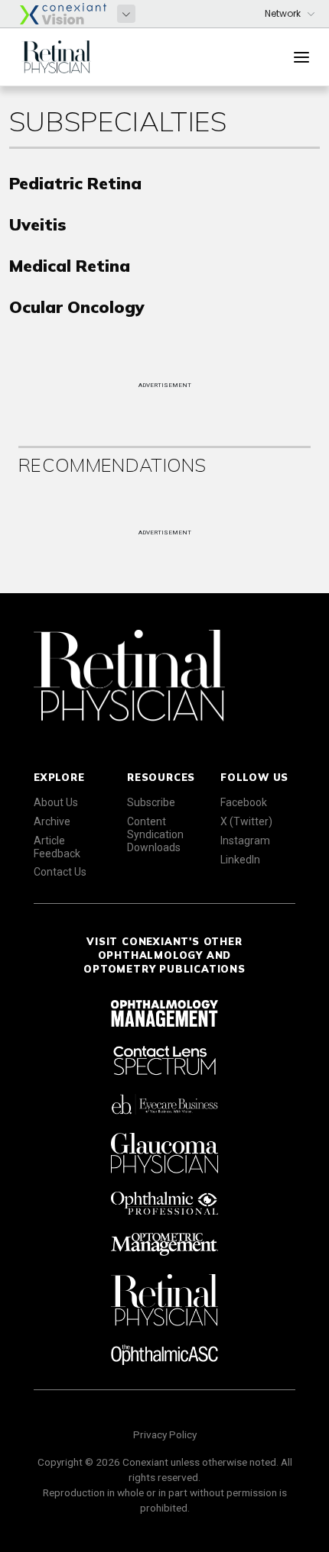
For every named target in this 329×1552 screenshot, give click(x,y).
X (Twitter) (246, 821)
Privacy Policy (165, 1434)
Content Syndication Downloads (155, 834)
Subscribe (151, 802)
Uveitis (37, 224)
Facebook (243, 802)
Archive (52, 821)
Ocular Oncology (77, 306)
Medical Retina (69, 265)
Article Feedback (57, 847)
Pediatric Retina (75, 183)
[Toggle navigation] (301, 57)
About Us (56, 802)
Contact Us (60, 872)
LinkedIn (240, 859)
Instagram (245, 840)
